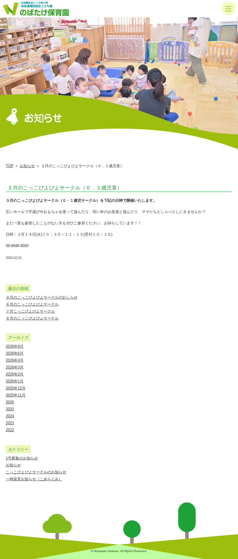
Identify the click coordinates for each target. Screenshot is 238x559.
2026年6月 (15, 353)
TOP (10, 166)
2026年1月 (15, 381)
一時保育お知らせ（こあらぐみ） (34, 479)
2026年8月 (15, 346)
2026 (10, 402)
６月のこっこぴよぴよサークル (32, 318)
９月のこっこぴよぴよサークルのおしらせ (41, 297)
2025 (10, 409)
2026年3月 (15, 367)
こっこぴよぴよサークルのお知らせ (36, 472)
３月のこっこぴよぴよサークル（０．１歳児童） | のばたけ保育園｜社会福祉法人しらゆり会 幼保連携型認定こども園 (42, 8)
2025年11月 (16, 395)
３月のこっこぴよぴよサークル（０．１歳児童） (64, 188)
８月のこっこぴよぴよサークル (32, 304)
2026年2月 (15, 374)
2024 (10, 416)
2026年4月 (15, 360)
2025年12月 (16, 388)
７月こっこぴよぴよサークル (30, 311)
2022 (10, 430)
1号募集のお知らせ (22, 458)
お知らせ (27, 166)
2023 (10, 423)
